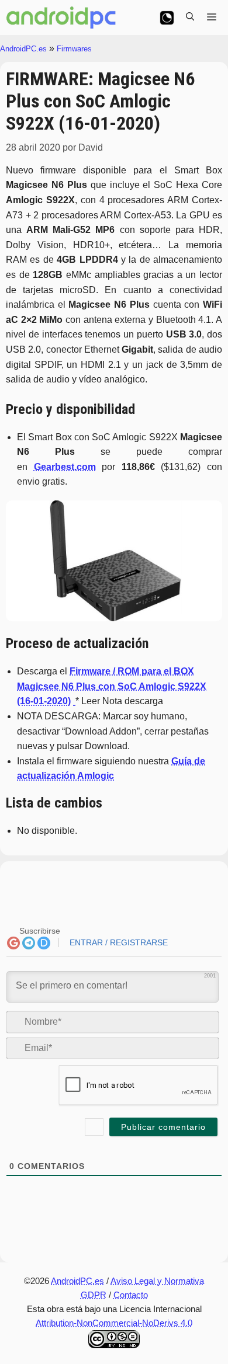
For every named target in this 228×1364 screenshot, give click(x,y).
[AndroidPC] (61, 17)
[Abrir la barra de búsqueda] (190, 17)
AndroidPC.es (23, 48)
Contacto (130, 1295)
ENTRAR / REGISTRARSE (117, 942)
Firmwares (74, 48)
